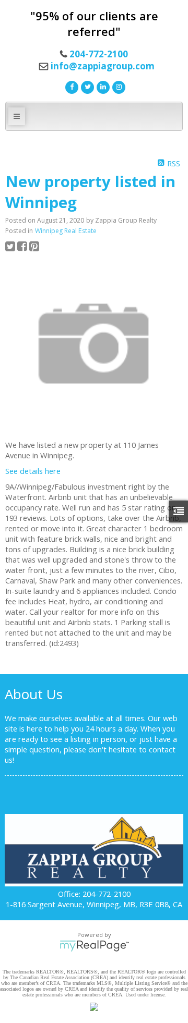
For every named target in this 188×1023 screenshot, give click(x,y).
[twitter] (86, 86)
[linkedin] (102, 86)
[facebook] (70, 86)
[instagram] (117, 86)
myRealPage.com (94, 946)
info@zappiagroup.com (103, 66)
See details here (33, 471)
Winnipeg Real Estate (66, 230)
